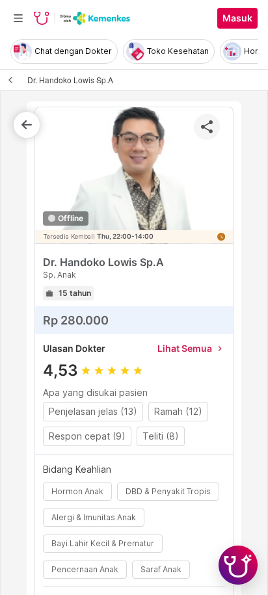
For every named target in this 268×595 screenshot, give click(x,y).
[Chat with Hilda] (238, 565)
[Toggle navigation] (18, 18)
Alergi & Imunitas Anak (93, 517)
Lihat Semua (191, 348)
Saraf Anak (161, 569)
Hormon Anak (77, 491)
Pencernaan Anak (84, 569)
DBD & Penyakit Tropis (168, 491)
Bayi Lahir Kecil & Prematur (102, 543)
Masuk (237, 18)
